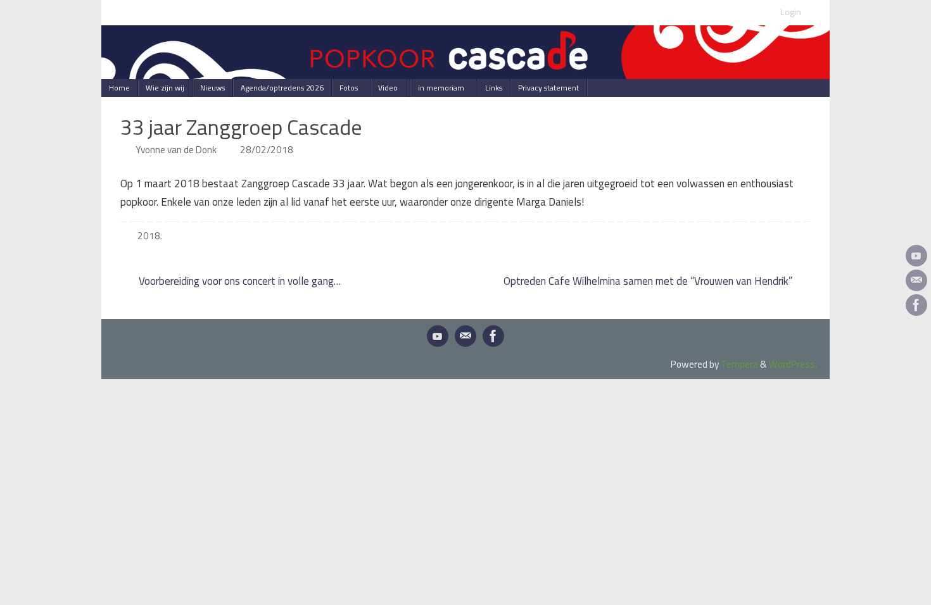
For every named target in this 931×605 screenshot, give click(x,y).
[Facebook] (916, 305)
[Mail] (916, 280)
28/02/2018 (266, 149)
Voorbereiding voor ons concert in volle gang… (238, 281)
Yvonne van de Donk (176, 149)
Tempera (739, 364)
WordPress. (793, 364)
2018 (148, 235)
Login (790, 12)
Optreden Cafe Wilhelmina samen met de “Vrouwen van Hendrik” (649, 281)
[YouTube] (916, 255)
